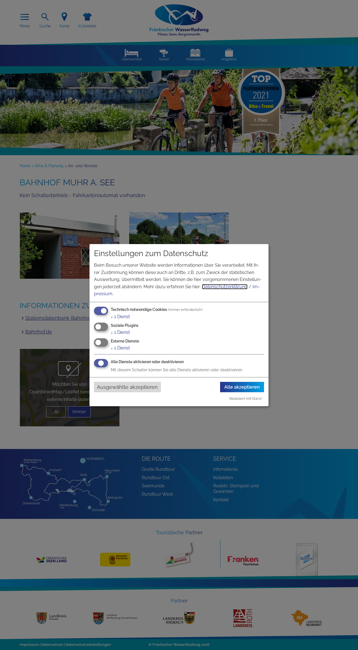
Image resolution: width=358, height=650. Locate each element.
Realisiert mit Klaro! (245, 398)
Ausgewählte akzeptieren (127, 387)
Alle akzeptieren (242, 387)
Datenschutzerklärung (225, 286)
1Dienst (120, 316)
